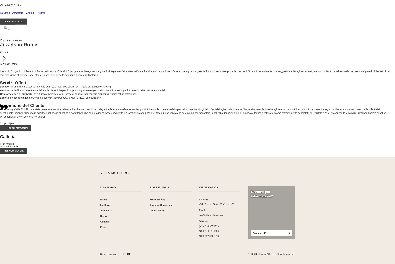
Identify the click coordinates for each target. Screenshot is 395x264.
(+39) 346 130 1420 (209, 231)
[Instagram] (128, 254)
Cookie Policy (157, 210)
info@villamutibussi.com (211, 215)
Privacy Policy (157, 199)
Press (103, 227)
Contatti (104, 221)
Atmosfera (106, 210)
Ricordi (4, 52)
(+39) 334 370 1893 (209, 226)
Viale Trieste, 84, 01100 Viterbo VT (216, 204)
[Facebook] (123, 254)
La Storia (105, 205)
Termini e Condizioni (161, 205)
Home (103, 199)
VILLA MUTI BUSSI (10, 5)
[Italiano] (7, 28)
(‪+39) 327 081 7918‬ (209, 236)
